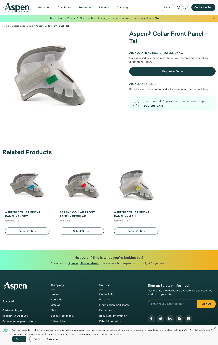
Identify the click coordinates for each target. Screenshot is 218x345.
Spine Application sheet (83, 263)
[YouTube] (170, 318)
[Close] (213, 18)
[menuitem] (47, 7)
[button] (44, 7)
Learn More (154, 18)
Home (5, 26)
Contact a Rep (203, 7)
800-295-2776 (154, 105)
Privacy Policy (99, 334)
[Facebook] (151, 318)
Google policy (115, 334)
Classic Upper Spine (22, 26)
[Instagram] (188, 318)
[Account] (186, 7)
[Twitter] (160, 318)
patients (104, 7)
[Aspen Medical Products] (17, 7)
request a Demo (172, 71)
